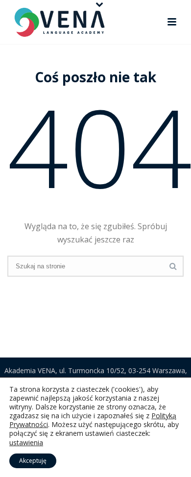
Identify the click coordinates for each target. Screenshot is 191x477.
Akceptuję (33, 460)
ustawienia (26, 442)
